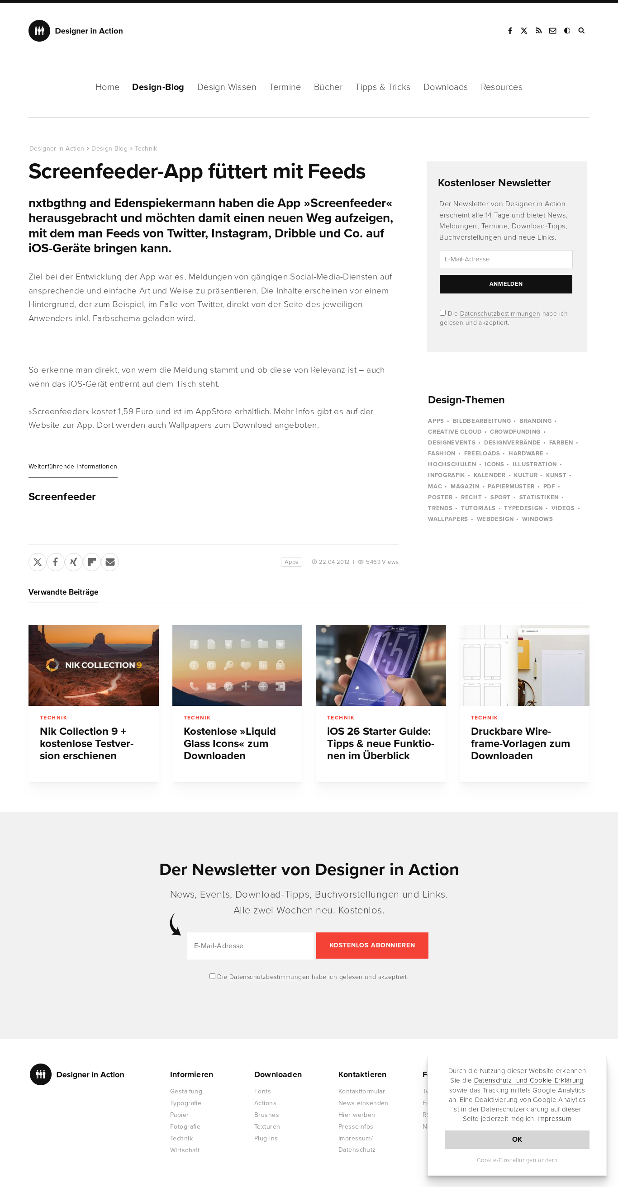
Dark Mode (567, 30)
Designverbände (512, 442)
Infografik (446, 475)
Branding (535, 421)
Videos (563, 508)
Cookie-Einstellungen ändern (517, 1160)
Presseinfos (356, 1126)
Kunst (556, 475)
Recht (471, 497)
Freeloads (482, 453)
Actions (265, 1103)
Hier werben (357, 1115)
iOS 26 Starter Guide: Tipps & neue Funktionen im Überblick (380, 743)
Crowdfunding (515, 431)
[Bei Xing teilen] (73, 560)
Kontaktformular (361, 1091)
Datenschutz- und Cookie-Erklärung (529, 1080)
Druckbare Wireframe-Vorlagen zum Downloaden (520, 743)
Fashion (442, 453)
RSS (538, 30)
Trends (440, 508)
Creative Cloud (454, 431)
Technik (146, 148)
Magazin (465, 486)
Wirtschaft (185, 1150)
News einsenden (363, 1103)
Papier (179, 1115)
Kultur (525, 475)
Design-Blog (158, 87)
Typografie (185, 1103)
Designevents (451, 442)
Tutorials (478, 508)
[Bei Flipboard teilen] (91, 560)
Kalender (490, 475)
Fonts (262, 1091)
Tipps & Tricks (383, 87)
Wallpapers (448, 519)
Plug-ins (266, 1138)
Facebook (509, 30)
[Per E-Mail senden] (110, 560)
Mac (435, 486)
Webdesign (495, 519)
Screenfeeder (62, 497)
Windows (537, 519)
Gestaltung (186, 1091)
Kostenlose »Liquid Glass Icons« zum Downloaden (230, 743)
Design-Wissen (227, 87)
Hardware (526, 453)
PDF (549, 486)
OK (517, 1139)
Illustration (535, 464)
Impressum (554, 1119)
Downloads (445, 87)
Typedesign (523, 508)
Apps (292, 562)
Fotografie (185, 1126)
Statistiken (539, 497)
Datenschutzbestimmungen (500, 313)
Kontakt (553, 30)
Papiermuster (511, 486)
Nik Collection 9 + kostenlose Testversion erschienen (86, 743)
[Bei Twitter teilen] (37, 560)
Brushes (266, 1115)
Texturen (267, 1126)
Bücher (328, 87)
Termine (285, 87)
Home (107, 87)
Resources (502, 87)
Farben (561, 442)
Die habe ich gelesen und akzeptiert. (312, 977)
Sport (500, 497)
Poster (440, 497)
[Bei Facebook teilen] (55, 560)
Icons (494, 464)
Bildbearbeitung (482, 421)
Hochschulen (452, 464)
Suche (582, 30)
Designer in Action (76, 31)
